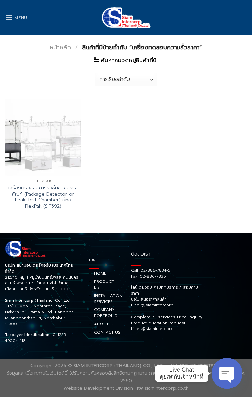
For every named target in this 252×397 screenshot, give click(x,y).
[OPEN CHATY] (227, 373)
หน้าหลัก (60, 47)
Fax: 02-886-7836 (148, 276)
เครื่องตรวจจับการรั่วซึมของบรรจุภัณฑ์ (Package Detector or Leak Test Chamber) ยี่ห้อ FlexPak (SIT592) (43, 197)
